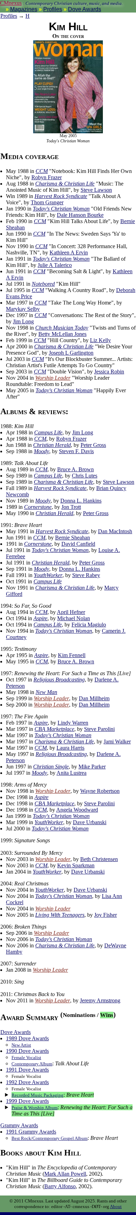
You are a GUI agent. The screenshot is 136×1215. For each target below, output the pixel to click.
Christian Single (51, 767)
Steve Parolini (99, 729)
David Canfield (78, 544)
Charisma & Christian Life (65, 184)
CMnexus (11, 3)
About (116, 1206)
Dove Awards (84, 9)
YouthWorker (48, 575)
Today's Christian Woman (61, 209)
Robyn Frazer (46, 177)
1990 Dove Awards (27, 1051)
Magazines (23, 9)
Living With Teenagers (59, 915)
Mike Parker (92, 767)
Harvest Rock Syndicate (61, 196)
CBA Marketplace (54, 729)
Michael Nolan (73, 618)
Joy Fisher (105, 915)
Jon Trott (71, 507)
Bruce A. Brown (75, 469)
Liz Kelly (100, 340)
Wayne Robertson (100, 791)
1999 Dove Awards (27, 1101)
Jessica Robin (109, 371)
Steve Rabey (86, 575)
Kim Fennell (71, 655)
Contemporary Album (32, 1063)
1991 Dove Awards (27, 1070)
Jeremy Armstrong (100, 1000)
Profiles (52, 9)
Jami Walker (117, 741)
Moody (41, 451)
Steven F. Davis (76, 451)
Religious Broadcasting (59, 680)
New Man (46, 692)
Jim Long (23, 321)
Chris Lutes (84, 476)
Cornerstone (38, 507)
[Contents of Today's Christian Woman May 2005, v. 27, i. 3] (68, 131)
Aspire (40, 618)
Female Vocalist (26, 1057)
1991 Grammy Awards (31, 1132)
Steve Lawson (96, 190)
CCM (42, 171)
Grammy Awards (19, 1125)
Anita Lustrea (71, 773)
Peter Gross (93, 445)
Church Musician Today (61, 328)
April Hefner (71, 612)
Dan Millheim (94, 698)
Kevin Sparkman (76, 865)
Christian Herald (52, 445)
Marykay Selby (23, 309)
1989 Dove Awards (27, 1038)
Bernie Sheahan (72, 538)
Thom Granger (47, 202)
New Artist (21, 1045)
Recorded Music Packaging (37, 1095)
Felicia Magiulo (88, 625)
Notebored (43, 284)
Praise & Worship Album (35, 1107)
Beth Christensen (99, 859)
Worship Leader (52, 378)
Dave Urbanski (89, 822)
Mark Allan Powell (65, 1174)
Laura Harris (70, 748)
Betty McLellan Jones (62, 334)
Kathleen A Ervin (69, 252)
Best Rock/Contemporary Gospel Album (50, 1138)
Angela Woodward (77, 810)
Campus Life (48, 432)
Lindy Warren (73, 723)
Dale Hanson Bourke (80, 215)
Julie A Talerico (55, 265)
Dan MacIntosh (115, 531)
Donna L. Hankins (80, 501)
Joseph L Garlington (71, 353)
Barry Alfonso (60, 1186)
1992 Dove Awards (27, 1082)
